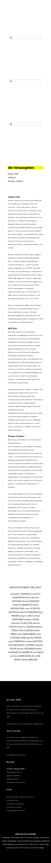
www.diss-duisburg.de (15, 804)
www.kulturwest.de (14, 807)
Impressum (28, 724)
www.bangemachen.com (16, 810)
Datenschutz (38, 724)
